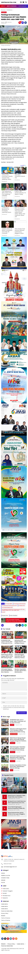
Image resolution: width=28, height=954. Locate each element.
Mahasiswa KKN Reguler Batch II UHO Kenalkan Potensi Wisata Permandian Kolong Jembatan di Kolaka (20, 642)
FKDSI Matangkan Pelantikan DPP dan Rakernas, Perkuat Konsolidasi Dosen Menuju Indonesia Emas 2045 (20, 656)
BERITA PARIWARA (19, 637)
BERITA (17, 665)
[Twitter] (19, 625)
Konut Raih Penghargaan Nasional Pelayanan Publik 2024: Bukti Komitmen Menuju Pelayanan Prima (16, 807)
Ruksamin (5, 898)
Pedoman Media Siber (7, 911)
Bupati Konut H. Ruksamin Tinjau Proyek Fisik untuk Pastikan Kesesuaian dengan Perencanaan (16, 796)
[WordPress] (10, 938)
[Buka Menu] (23, 2)
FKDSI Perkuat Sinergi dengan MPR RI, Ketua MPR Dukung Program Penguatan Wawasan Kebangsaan (7, 656)
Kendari (5, 893)
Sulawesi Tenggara (8, 891)
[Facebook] (17, 625)
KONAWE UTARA (5, 878)
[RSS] (16, 938)
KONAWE (4, 637)
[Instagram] (13, 938)
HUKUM (3, 873)
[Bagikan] (25, 22)
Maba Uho (22, 605)
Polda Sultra (6, 888)
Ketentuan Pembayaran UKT (10, 605)
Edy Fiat (2, 22)
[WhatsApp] (25, 625)
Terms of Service (5, 918)
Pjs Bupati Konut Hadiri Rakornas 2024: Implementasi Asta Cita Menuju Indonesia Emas (17, 801)
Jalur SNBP (9, 603)
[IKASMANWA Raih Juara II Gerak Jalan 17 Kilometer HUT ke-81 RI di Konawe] (7, 635)
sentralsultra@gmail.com (10, 867)
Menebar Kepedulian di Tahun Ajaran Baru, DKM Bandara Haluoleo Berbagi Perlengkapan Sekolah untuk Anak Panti (20, 670)
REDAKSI (3, 915)
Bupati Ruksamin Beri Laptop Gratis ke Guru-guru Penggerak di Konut (16, 813)
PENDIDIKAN (4, 12)
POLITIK (3, 882)
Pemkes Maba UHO (8, 607)
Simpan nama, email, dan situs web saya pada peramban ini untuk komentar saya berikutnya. (14, 707)
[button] (21, 2)
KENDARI (3, 880)
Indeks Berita (4, 904)
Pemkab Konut (6, 895)
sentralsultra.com (8, 2)
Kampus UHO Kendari (20, 603)
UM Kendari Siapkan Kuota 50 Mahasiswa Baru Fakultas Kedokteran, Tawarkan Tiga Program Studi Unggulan (7, 670)
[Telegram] (22, 625)
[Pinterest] (8, 938)
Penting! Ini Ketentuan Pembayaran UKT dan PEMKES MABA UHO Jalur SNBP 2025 (13, 610)
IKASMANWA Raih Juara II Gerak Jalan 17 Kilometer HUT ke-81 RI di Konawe (6, 642)
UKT (4, 612)
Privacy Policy (4, 913)
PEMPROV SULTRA (5, 875)
